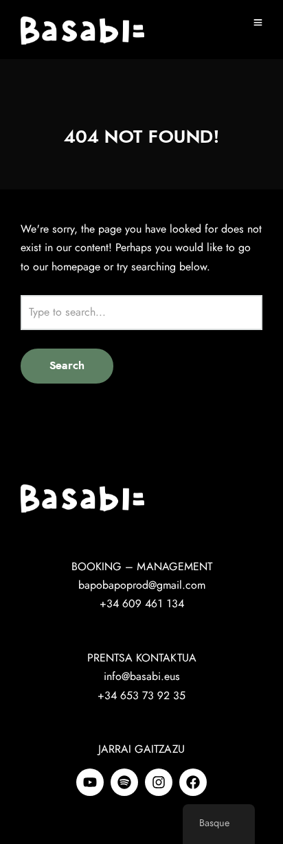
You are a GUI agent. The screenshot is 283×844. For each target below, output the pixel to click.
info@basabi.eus (142, 676)
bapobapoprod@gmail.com (141, 585)
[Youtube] (90, 782)
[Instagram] (158, 782)
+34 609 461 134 (142, 603)
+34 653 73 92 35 (141, 695)
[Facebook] (193, 782)
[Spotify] (124, 782)
